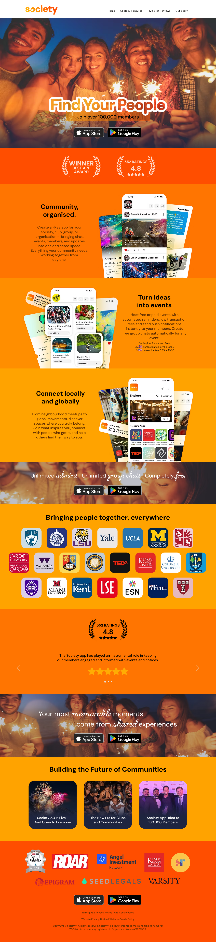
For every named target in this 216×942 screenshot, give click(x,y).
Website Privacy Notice (94, 919)
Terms (85, 912)
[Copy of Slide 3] (108, 682)
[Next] (197, 668)
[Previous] (18, 668)
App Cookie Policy (124, 912)
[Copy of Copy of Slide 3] (111, 681)
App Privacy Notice (101, 912)
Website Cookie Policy (122, 919)
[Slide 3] (104, 681)
